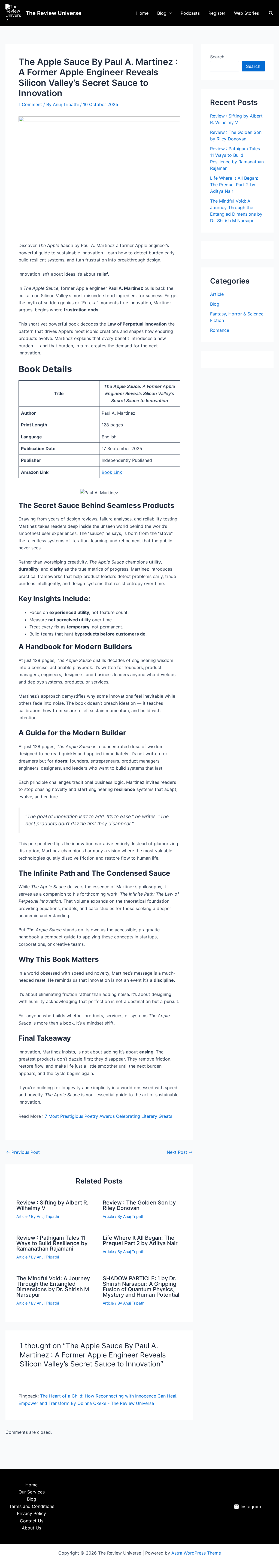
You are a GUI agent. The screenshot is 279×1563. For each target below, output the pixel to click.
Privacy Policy (31, 1513)
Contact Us (31, 1520)
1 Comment (30, 104)
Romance (219, 330)
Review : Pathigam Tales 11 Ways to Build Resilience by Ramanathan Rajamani (51, 1243)
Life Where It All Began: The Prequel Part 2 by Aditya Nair (140, 1240)
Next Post (180, 1152)
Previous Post (23, 1152)
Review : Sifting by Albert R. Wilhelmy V (52, 1205)
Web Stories (246, 13)
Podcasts (190, 13)
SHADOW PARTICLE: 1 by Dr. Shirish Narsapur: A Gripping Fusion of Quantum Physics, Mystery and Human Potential (141, 1286)
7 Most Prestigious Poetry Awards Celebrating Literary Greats (108, 1116)
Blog (161, 13)
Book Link (112, 472)
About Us (31, 1528)
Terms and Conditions (31, 1506)
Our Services (32, 1492)
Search (217, 56)
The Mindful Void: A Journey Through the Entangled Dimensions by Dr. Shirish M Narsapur (53, 1286)
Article (22, 1216)
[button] (169, 13)
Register (216, 13)
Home (142, 13)
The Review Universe (53, 13)
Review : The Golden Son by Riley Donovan (139, 1205)
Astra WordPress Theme (196, 1553)
